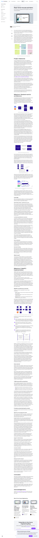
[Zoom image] (32, 54)
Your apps (26, 1)
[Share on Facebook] (12, 33)
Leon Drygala (19, 491)
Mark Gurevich (18, 26)
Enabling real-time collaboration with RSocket (22, 76)
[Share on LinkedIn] (12, 36)
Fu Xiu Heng (24, 491)
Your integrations (31, 1)
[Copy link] (12, 39)
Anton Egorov (14, 26)
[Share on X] (12, 31)
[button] (14, 1)
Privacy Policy (28, 526)
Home (9, 1)
